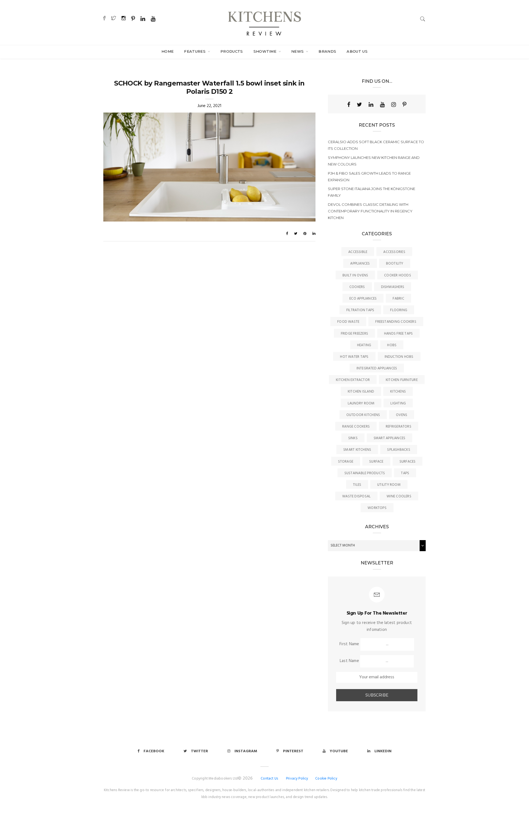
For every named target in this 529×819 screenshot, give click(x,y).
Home (167, 51)
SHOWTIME (265, 51)
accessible (357, 252)
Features (195, 51)
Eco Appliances (363, 299)
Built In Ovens (355, 275)
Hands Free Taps (398, 334)
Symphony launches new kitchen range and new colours (374, 160)
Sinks (353, 438)
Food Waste (348, 322)
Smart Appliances (390, 438)
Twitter (199, 751)
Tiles (357, 485)
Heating (364, 345)
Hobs (391, 345)
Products (231, 51)
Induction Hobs (399, 357)
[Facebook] (348, 104)
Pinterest (293, 751)
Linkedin (383, 751)
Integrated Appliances (377, 368)
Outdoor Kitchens (363, 415)
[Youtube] (382, 104)
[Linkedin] (371, 104)
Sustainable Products (364, 473)
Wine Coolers (399, 496)
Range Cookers (356, 426)
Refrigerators (398, 426)
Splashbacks (398, 450)
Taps (405, 473)
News (298, 51)
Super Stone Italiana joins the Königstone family (371, 192)
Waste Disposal (356, 496)
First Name (349, 644)
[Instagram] (393, 104)
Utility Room (389, 485)
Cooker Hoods (397, 275)
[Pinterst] (404, 104)
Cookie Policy (326, 778)
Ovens (401, 415)
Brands (327, 51)
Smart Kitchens (357, 450)
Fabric (398, 299)
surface (376, 462)
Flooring (398, 310)
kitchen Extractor (353, 380)
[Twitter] (359, 104)
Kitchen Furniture (402, 380)
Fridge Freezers (354, 334)
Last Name (349, 661)
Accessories (394, 252)
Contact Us (269, 778)
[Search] (423, 19)
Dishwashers (392, 287)
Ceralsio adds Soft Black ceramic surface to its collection (376, 145)
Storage (345, 462)
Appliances (360, 263)
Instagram (245, 751)
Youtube (339, 751)
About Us (357, 51)
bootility (394, 263)
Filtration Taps (360, 310)
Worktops (377, 508)
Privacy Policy (297, 778)
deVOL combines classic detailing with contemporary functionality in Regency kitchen (370, 211)
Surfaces (408, 462)
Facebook (154, 751)
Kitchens (398, 391)
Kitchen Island (361, 391)
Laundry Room (361, 403)
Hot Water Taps (354, 357)
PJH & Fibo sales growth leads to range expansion (369, 176)
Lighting (398, 403)
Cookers (357, 287)
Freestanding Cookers (395, 322)
